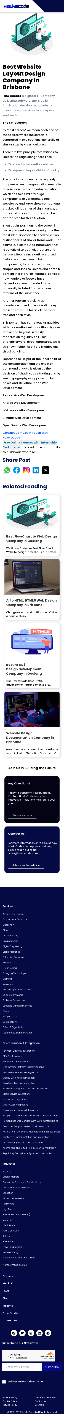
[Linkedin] (39, 1333)
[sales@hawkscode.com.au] (4, 1381)
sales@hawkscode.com (23, 853)
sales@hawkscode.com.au (25, 1381)
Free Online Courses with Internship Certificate (30, 444)
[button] (26, 865)
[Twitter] (22, 1333)
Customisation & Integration (21, 1043)
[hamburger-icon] (57, 6)
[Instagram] (31, 1333)
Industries (9, 1163)
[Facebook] (14, 1333)
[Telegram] (48, 1333)
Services (8, 906)
